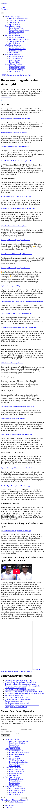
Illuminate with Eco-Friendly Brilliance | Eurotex (15, 118)
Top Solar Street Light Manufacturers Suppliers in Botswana (19, 468)
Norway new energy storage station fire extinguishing (22, 686)
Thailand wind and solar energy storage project (20, 684)
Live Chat (8, 807)
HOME (3, 75)
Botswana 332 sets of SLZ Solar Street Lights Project (16, 196)
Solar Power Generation (13, 54)
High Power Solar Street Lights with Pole (13, 418)
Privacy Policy (5, 800)
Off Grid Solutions (15, 58)
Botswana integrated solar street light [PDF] (20, 670)
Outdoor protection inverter (14, 701)
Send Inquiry (9, 805)
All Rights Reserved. (16, 802)
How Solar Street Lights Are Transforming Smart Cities (17, 161)
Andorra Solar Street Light (14, 695)
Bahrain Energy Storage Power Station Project (20, 682)
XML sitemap (15, 800)
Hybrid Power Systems (12, 35)
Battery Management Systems (19, 30)
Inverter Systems (14, 60)
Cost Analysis (13, 52)
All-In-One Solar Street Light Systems (12, 363)
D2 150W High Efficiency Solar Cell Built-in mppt (15, 486)
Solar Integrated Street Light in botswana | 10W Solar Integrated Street (22, 301)
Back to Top (25, 800)
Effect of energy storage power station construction (22, 705)
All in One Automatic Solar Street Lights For (14, 132)
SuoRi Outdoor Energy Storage (15, 688)
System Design (14, 22)
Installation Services (15, 51)
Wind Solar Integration (16, 37)
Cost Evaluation (14, 24)
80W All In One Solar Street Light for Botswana (15, 146)
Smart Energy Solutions (17, 20)
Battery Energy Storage (13, 26)
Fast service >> (6, 97)
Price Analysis (14, 34)
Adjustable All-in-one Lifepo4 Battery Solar (13, 226)
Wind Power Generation (13, 45)
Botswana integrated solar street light (19, 75)
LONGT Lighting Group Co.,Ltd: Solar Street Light (16, 313)
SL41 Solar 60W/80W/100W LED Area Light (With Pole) (18, 208)
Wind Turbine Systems (16, 47)
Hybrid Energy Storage (17, 68)
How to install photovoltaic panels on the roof (20, 690)
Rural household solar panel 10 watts (17, 703)
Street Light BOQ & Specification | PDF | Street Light (16, 434)
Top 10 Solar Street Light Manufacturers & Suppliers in (17, 406)
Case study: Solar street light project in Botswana (15, 240)
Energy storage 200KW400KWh (16, 707)
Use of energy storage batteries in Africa (18, 697)
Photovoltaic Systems (16, 56)
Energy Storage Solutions (13, 64)
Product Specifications (16, 32)
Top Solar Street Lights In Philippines (12, 286)
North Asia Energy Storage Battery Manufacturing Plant (23, 691)
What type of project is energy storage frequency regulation (24, 693)
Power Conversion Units (17, 49)
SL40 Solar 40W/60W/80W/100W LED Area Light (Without (19, 327)
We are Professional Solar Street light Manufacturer (16, 254)
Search (23, 798)
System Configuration (16, 41)
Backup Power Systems (17, 66)
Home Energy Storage (12, 16)
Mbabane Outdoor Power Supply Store (18, 699)
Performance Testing (16, 69)
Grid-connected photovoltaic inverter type (19, 680)
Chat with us (27, 671)
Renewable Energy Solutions (18, 39)
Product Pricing (14, 62)
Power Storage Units (16, 28)
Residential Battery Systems (18, 18)
